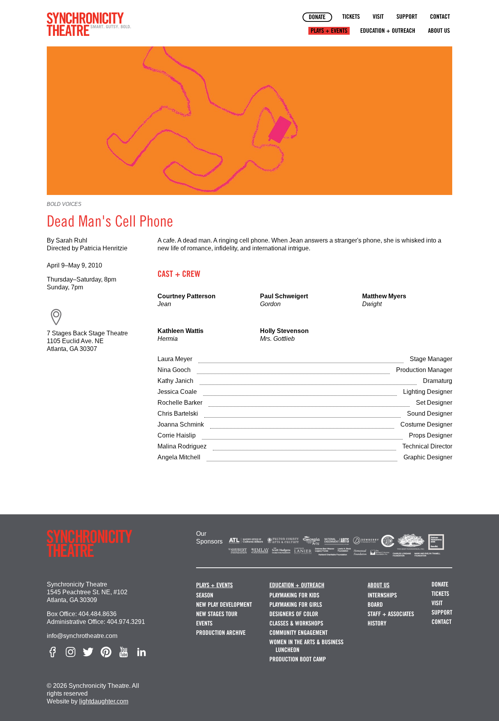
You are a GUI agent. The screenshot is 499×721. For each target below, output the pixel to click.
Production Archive (221, 632)
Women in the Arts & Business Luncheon (306, 646)
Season (204, 595)
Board (375, 604)
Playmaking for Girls (295, 604)
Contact (440, 16)
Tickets (351, 16)
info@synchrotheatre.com (82, 635)
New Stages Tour (216, 614)
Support (406, 16)
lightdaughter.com (103, 701)
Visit (378, 16)
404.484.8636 (97, 614)
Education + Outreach (387, 30)
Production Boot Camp (297, 659)
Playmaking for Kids (294, 595)
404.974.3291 (126, 621)
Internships (382, 595)
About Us (439, 30)
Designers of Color (293, 614)
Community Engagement (298, 632)
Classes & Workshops (296, 623)
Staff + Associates (391, 614)
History (377, 623)
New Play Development (224, 604)
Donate (317, 17)
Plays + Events (329, 30)
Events (204, 623)
